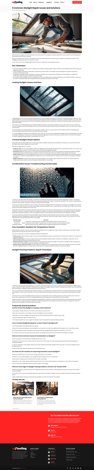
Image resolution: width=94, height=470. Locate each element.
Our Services (33, 454)
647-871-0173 (53, 453)
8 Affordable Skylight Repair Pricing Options (45, 398)
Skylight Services (22, 10)
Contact (62, 2)
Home (30, 2)
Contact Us (33, 457)
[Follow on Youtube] (78, 468)
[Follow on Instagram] (70, 468)
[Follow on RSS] (81, 468)
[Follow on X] (73, 468)
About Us (35, 2)
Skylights (56, 2)
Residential (41, 2)
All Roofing (22, 468)
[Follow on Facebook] (68, 468)
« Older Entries (15, 408)
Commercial (49, 2)
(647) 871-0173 (77, 2)
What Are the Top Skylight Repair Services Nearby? (22, 398)
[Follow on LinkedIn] (75, 468)
